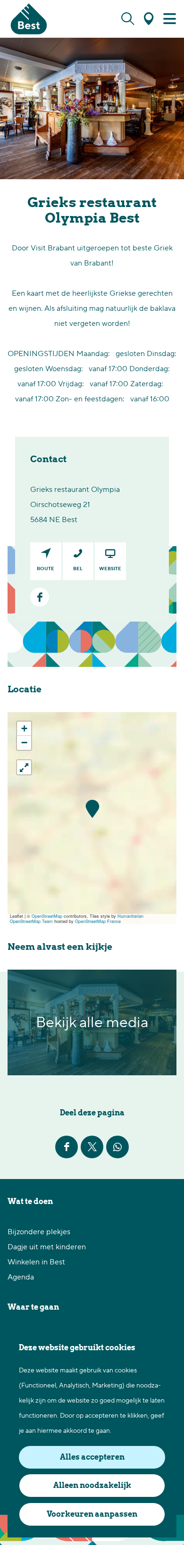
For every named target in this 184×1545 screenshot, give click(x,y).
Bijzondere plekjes (39, 1232)
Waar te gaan (33, 1307)
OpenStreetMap (47, 916)
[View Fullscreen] (24, 767)
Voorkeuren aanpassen (92, 1514)
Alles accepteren (92, 1457)
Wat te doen (30, 1201)
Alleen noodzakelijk (92, 1485)
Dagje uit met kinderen (47, 1247)
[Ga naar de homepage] (29, 19)
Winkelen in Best (36, 1262)
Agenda (21, 1277)
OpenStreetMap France (98, 921)
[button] (92, 809)
